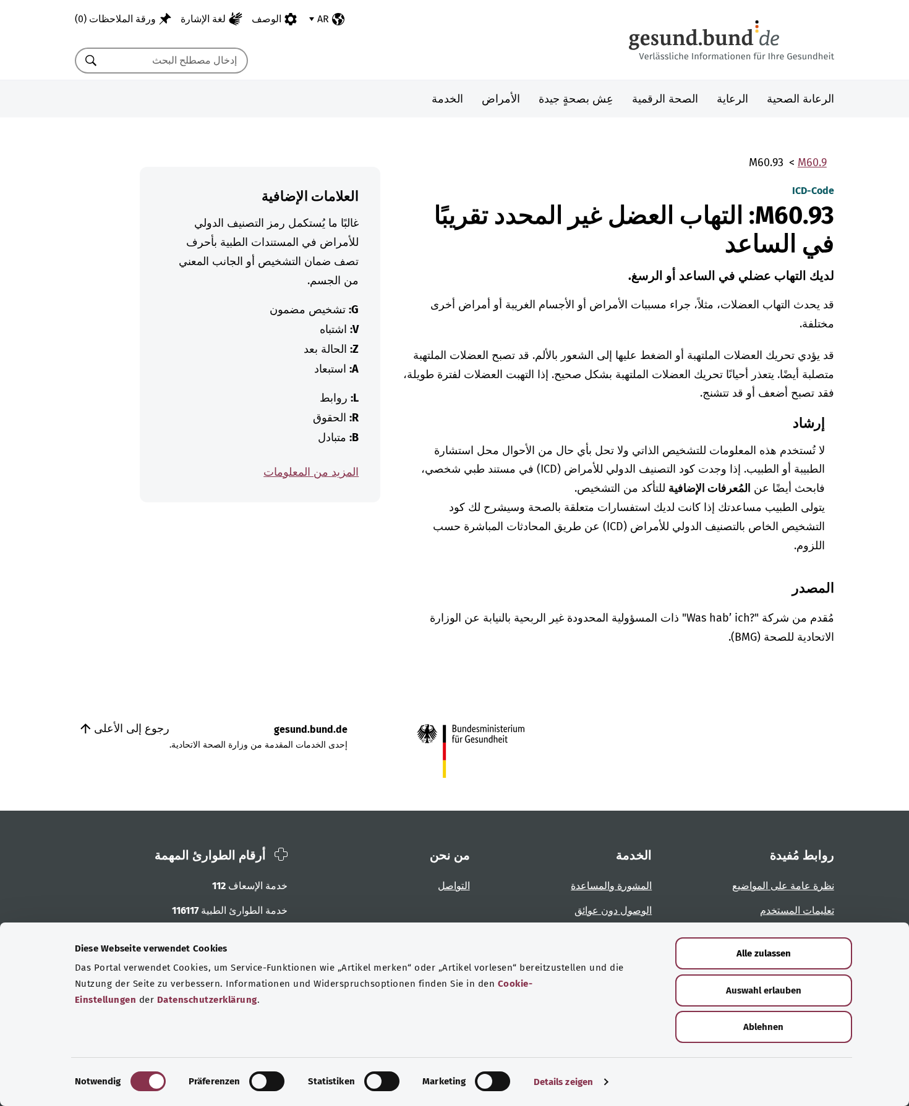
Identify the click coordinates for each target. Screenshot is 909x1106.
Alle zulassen (763, 953)
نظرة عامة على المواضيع (783, 886)
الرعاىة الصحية (800, 99)
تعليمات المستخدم (797, 910)
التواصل (454, 886)
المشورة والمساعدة (611, 886)
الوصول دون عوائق (613, 910)
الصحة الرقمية (665, 99)
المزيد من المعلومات (311, 472)
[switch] (266, 1081)
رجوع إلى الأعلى (130, 728)
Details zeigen (563, 1081)
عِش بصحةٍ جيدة (576, 99)
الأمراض (501, 99)
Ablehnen (763, 1026)
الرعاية (732, 99)
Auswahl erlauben (763, 990)
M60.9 (812, 162)
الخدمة (447, 99)
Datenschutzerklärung (207, 999)
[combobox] (177, 61)
